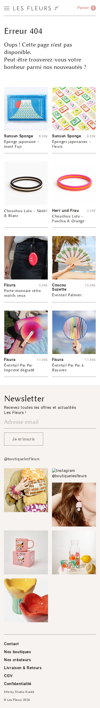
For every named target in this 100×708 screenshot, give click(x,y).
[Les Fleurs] (35, 8)
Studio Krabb (24, 692)
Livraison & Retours (23, 667)
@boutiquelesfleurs (22, 459)
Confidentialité (17, 683)
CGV (8, 675)
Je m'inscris (23, 439)
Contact (11, 644)
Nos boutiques (17, 652)
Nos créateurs (17, 659)
